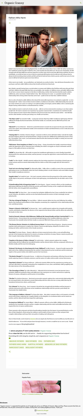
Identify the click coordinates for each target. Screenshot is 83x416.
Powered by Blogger (42, 410)
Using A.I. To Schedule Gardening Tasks (32, 394)
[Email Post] (10, 339)
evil (40, 341)
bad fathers (31, 341)
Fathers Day (49, 341)
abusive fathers (16, 341)
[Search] (26, 3)
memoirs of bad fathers (56, 344)
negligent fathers (34, 347)
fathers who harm (17, 344)
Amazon (32, 319)
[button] (10, 23)
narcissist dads (16, 347)
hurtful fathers (35, 344)
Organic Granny (14, 2)
